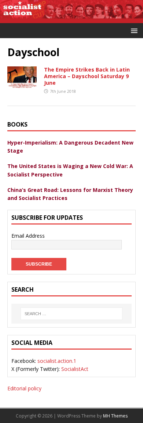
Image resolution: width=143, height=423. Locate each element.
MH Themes (115, 416)
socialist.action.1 (56, 360)
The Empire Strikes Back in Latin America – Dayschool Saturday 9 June (87, 76)
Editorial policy (24, 388)
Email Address (28, 235)
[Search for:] (71, 313)
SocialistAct (74, 368)
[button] (133, 30)
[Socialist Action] (71, 18)
